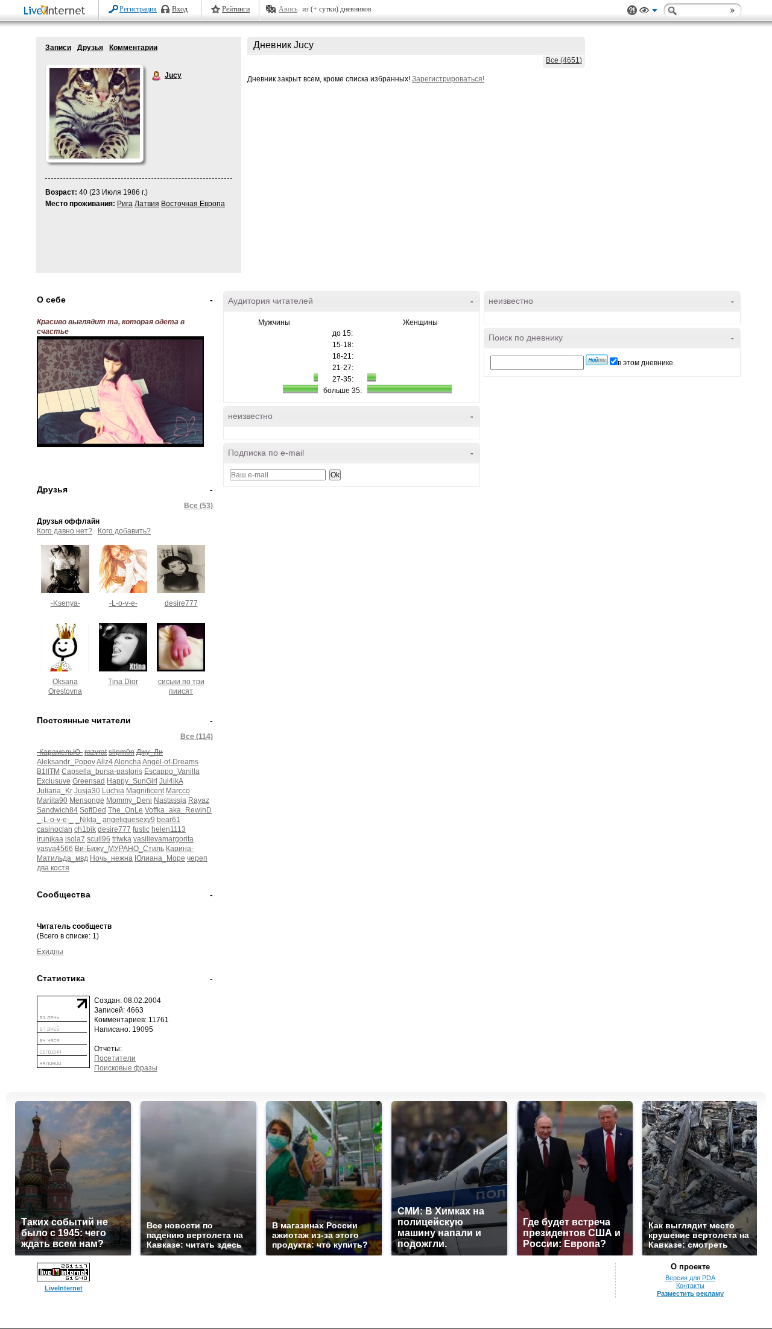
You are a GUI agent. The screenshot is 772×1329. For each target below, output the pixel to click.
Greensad (88, 781)
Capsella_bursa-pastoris (102, 771)
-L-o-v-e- (123, 603)
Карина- (180, 848)
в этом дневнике (645, 363)
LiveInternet (56, 11)
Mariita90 (52, 800)
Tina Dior (123, 681)
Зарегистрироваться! (448, 79)
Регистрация (138, 9)
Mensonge (86, 800)
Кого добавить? (124, 531)
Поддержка (632, 10)
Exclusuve (54, 781)
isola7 (75, 839)
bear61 (168, 819)
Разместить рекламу (690, 1293)
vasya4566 (55, 848)
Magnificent (145, 791)
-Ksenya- (65, 603)
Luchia (113, 791)
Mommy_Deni (129, 800)
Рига (125, 204)
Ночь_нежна (111, 858)
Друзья (90, 47)
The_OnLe (125, 810)
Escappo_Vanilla (172, 771)
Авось (288, 9)
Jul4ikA (171, 781)
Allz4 (104, 762)
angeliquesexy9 (129, 819)
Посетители (115, 1058)
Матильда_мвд (62, 858)
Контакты (690, 1285)
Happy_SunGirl (132, 781)
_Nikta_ (88, 819)
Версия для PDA (690, 1277)
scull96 (98, 839)
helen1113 (168, 829)
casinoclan (54, 829)
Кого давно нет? (64, 531)
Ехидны (50, 951)
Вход (180, 9)
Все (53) (198, 505)
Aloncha (127, 762)
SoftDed (93, 810)
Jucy (157, 76)
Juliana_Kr (54, 791)
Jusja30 (87, 791)
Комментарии (133, 47)
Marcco (178, 791)
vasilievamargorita (163, 839)
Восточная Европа (193, 204)
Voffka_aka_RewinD (178, 810)
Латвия (146, 204)
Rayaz (198, 800)
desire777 (181, 603)
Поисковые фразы (125, 1068)
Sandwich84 (57, 810)
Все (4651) (564, 60)
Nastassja (170, 800)
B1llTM (48, 771)
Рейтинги (236, 9)
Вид (648, 12)
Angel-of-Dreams (170, 762)
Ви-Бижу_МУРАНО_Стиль (119, 848)
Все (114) (196, 736)
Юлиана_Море (159, 858)
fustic (141, 829)
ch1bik (85, 829)
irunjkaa (50, 839)
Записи (58, 47)
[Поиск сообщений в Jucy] (597, 359)
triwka (121, 839)
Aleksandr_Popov (66, 762)
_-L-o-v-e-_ (55, 819)
